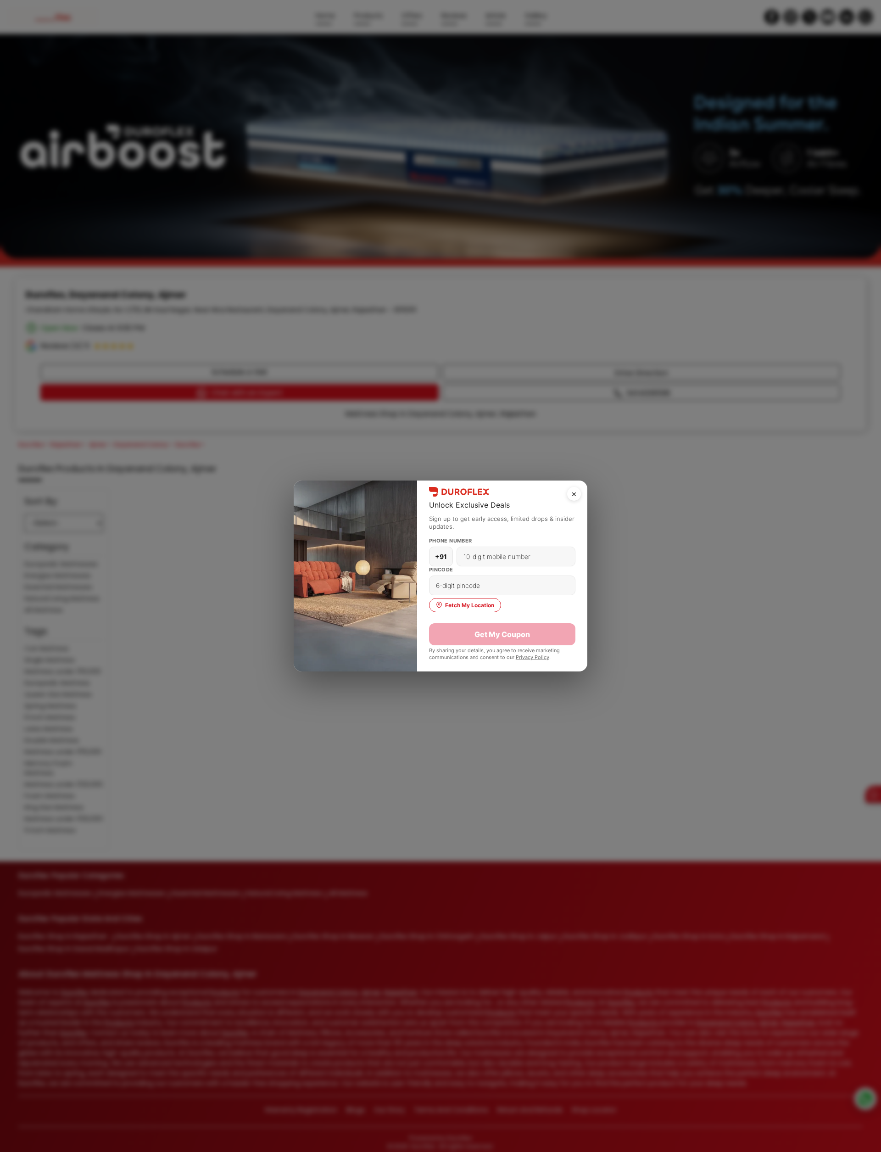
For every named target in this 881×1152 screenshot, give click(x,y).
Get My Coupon (502, 634)
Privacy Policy (532, 657)
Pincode (441, 569)
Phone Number (450, 540)
